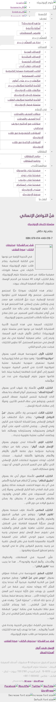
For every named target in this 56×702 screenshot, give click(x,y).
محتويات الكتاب (27, 641)
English (15, 12)
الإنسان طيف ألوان (44, 648)
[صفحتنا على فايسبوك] (24, 686)
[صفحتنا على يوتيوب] (49, 686)
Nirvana (27, 681)
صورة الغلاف (18, 249)
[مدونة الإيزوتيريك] (48, 691)
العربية (19, 3)
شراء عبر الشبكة (25, 245)
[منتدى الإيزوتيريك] (11, 686)
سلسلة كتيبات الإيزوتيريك (41, 224)
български (14, 7)
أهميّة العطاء (47, 652)
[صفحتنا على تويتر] (37, 686)
